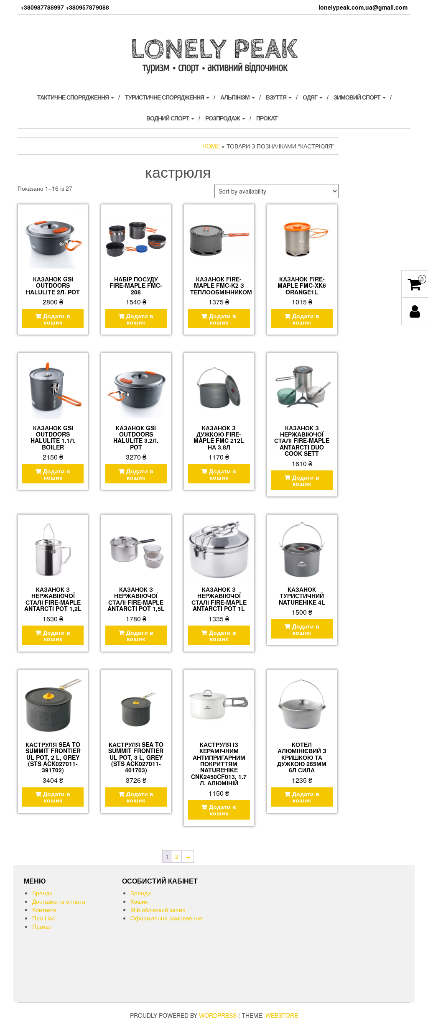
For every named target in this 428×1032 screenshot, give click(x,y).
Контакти (44, 909)
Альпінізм (235, 97)
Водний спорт (168, 118)
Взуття (277, 97)
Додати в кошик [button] (56, 319)
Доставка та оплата (58, 901)
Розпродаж (223, 118)
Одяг (310, 97)
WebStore (281, 1015)
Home (211, 146)
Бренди (42, 893)
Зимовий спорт (358, 97)
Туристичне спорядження (165, 97)
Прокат (267, 118)
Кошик (139, 901)
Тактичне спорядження (73, 97)
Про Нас (43, 918)
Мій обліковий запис (157, 909)
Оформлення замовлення (166, 918)
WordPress (218, 1015)
